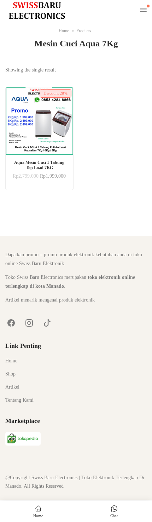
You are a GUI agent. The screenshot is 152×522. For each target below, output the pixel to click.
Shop (10, 374)
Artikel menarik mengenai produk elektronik (50, 300)
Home (11, 360)
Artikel (12, 387)
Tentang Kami (19, 400)
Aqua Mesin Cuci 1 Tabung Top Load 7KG (39, 165)
